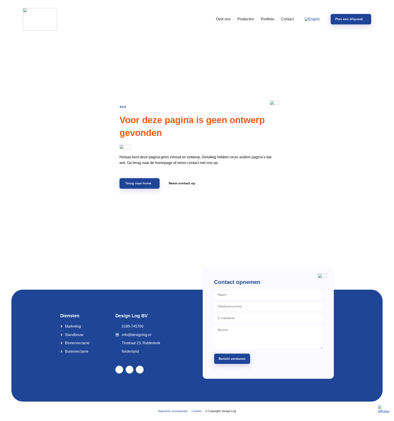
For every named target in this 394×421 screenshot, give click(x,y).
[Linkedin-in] (129, 369)
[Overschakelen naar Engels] (312, 19)
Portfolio (267, 19)
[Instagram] (140, 369)
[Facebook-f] (119, 369)
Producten (245, 19)
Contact (287, 19)
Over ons (223, 19)
